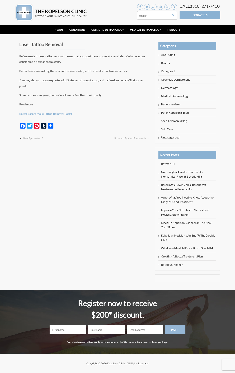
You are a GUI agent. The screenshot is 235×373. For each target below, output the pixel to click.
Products (173, 29)
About (59, 29)
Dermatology (169, 87)
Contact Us (200, 15)
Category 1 (168, 71)
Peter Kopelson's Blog (175, 112)
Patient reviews (171, 104)
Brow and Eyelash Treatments (130, 138)
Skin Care (167, 129)
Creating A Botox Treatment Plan (182, 256)
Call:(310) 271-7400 (200, 6)
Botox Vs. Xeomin (172, 264)
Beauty (165, 63)
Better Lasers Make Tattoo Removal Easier (45, 113)
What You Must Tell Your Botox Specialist (187, 248)
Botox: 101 (168, 163)
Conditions (77, 29)
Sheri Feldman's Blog (174, 120)
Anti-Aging (168, 54)
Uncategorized (170, 137)
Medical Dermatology (145, 29)
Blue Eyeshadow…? (33, 138)
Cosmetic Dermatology (107, 29)
